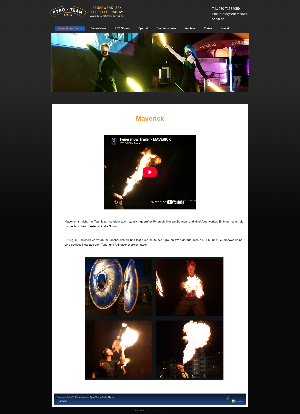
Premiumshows (166, 28)
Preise (208, 28)
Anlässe (190, 28)
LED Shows (122, 28)
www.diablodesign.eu (156, 410)
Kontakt (225, 28)
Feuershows (98, 28)
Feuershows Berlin (70, 28)
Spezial (143, 28)
